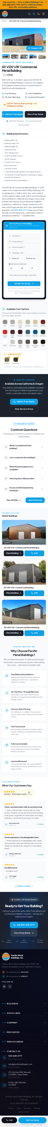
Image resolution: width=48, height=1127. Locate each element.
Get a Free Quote (35, 114)
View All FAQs (12, 500)
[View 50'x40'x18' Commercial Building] (24, 572)
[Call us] (38, 14)
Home (4, 21)
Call (10, 1120)
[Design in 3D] (34, 14)
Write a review (24, 886)
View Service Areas (24, 409)
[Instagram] (10, 986)
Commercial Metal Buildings (17, 62)
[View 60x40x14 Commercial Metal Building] (24, 532)
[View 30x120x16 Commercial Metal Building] (24, 612)
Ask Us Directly (35, 500)
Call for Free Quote (14, 114)
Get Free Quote (32, 1120)
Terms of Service (25, 293)
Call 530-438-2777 (25, 925)
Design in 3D (36, 48)
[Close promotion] (46, 2)
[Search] (29, 14)
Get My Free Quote (22, 284)
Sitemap (37, 1108)
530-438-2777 (9, 5)
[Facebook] (4, 986)
